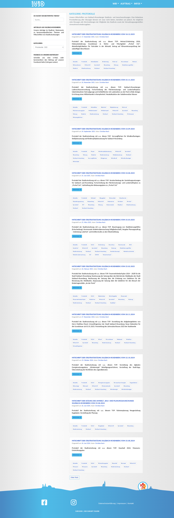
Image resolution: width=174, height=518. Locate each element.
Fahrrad (115, 61)
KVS (131, 245)
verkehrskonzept (115, 251)
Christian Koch (104, 37)
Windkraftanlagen (126, 158)
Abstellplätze (94, 61)
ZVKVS (97, 254)
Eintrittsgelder (113, 296)
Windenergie (114, 389)
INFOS (137, 4)
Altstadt (93, 198)
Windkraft (114, 158)
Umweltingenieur (77, 346)
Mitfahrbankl (105, 110)
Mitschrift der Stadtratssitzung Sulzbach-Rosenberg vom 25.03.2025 (103, 220)
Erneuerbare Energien (120, 382)
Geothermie (123, 198)
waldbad (113, 303)
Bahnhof (104, 107)
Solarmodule (110, 205)
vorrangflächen (93, 158)
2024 (92, 339)
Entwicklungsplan (103, 463)
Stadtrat (75, 68)
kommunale (122, 245)
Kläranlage (76, 386)
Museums (85, 466)
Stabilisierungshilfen (128, 65)
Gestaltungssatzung (78, 201)
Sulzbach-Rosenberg (109, 68)
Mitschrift (87, 65)
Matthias (129, 339)
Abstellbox (94, 107)
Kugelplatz (101, 426)
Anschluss (111, 245)
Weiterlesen (76, 53)
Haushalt (114, 463)
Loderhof (75, 248)
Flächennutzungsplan (79, 110)
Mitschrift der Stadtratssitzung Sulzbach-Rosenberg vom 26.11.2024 (103, 314)
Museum (75, 466)
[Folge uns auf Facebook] (44, 503)
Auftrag (125, 4)
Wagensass (104, 158)
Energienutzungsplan (104, 382)
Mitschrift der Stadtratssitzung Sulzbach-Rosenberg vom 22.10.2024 (103, 358)
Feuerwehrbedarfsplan (79, 299)
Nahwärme (111, 201)
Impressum (121, 504)
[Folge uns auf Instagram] (73, 503)
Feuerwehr (124, 296)
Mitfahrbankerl (93, 110)
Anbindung (102, 245)
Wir (115, 4)
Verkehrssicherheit (129, 251)
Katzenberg (91, 201)
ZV (90, 254)
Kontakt (131, 504)
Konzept (124, 463)
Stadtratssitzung (86, 68)
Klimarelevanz (77, 65)
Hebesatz (120, 339)
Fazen (92, 151)
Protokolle (84, 61)
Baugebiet (102, 198)
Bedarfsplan (102, 296)
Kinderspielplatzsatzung (105, 151)
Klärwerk (85, 386)
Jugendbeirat (133, 382)
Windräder (76, 161)
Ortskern (120, 201)
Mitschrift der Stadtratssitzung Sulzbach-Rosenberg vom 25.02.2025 (103, 266)
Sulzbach (97, 68)
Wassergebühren (77, 117)
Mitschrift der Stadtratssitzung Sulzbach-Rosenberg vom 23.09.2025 (103, 129)
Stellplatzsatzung (117, 155)
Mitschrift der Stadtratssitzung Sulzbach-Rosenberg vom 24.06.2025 (103, 173)
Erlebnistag (106, 61)
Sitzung (116, 65)
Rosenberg (107, 65)
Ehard (100, 339)
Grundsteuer (125, 61)
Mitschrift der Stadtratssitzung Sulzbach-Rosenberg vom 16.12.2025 (103, 34)
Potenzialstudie (106, 386)
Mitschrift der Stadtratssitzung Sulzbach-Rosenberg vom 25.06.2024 (103, 441)
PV (83, 205)
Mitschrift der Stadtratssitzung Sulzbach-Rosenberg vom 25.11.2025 (103, 80)
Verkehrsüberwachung (79, 254)
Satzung (114, 248)
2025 (92, 245)
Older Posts (74, 477)
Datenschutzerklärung (106, 504)
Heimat (135, 61)
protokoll (97, 65)
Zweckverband (107, 254)
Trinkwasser (131, 114)
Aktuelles (75, 61)
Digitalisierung (114, 107)
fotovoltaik (112, 198)
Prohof (129, 201)
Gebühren (92, 299)
